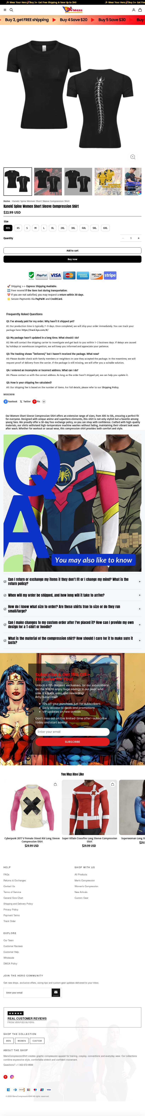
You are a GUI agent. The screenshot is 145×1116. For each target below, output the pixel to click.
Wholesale (9, 957)
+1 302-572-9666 (24, 1064)
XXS (8, 228)
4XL (84, 228)
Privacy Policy (11, 909)
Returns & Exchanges (15, 880)
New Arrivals (81, 892)
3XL (73, 228)
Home (7, 200)
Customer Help (11, 952)
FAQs (6, 874)
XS (18, 228)
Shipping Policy (110, 387)
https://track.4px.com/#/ (35, 329)
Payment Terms (12, 915)
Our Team (9, 940)
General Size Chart (13, 897)
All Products (81, 874)
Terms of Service (12, 892)
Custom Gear (81, 897)
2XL (63, 228)
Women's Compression (86, 886)
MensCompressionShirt (22, 1096)
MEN (8, 1041)
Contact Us (9, 886)
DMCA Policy (10, 963)
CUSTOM (37, 1041)
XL (52, 228)
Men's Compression (85, 880)
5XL (95, 228)
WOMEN (22, 1041)
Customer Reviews (13, 946)
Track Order (10, 921)
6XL (105, 228)
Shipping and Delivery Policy (18, 903)
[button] (5, 10)
